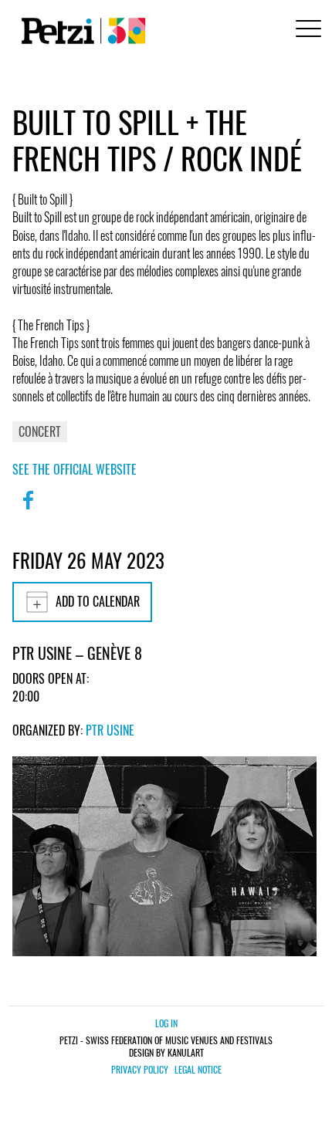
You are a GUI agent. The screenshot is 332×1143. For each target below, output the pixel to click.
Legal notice (198, 1070)
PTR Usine (110, 730)
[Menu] (305, 30)
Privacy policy (139, 1070)
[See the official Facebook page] (27, 510)
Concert (40, 431)
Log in (166, 1023)
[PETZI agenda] (80, 31)
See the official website (74, 469)
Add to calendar (98, 601)
